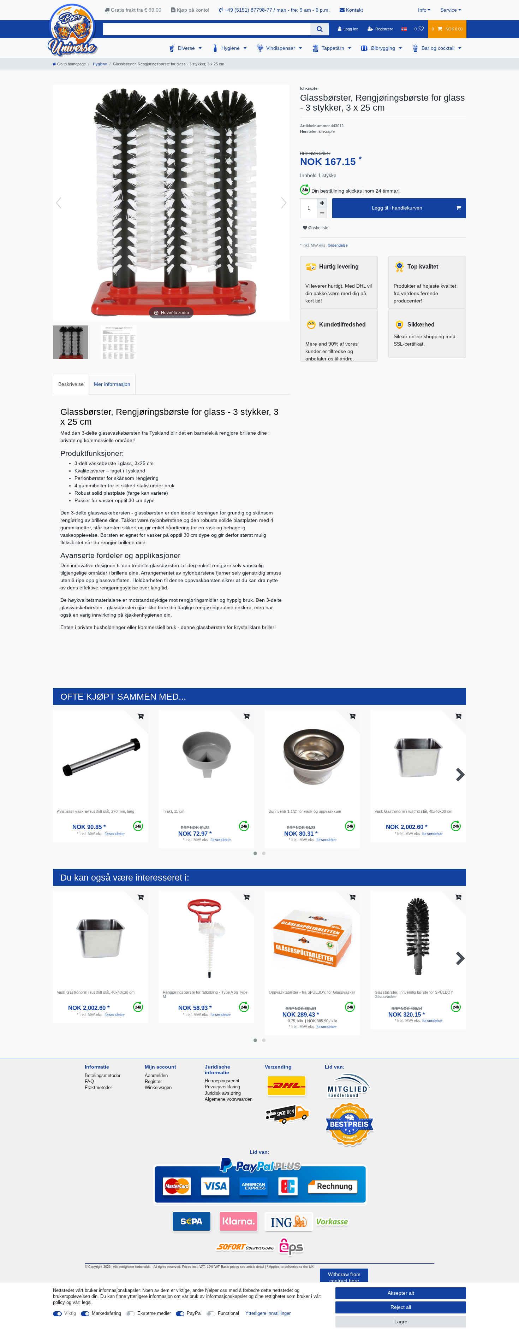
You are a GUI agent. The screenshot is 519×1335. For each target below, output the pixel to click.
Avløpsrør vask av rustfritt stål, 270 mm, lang (95, 811)
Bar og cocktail (439, 48)
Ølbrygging (383, 48)
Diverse (187, 48)
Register (153, 1081)
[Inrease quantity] (322, 203)
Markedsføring (106, 1313)
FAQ (89, 1081)
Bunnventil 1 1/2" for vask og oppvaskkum (305, 811)
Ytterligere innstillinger (268, 1313)
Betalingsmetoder (102, 1075)
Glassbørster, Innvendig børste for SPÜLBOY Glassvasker (414, 994)
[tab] (71, 384)
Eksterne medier (154, 1313)
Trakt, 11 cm (173, 811)
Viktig (70, 1313)
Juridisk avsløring (223, 1093)
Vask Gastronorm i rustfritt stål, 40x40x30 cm (413, 811)
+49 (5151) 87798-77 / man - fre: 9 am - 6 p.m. (276, 10)
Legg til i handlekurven (397, 208)
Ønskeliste (317, 227)
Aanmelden (156, 1075)
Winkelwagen (158, 1087)
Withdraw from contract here (344, 1277)
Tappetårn (334, 48)
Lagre (400, 1321)
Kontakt (354, 10)
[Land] (403, 29)
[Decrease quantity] (322, 213)
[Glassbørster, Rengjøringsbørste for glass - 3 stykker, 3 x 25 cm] (70, 343)
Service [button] (448, 10)
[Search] (319, 29)
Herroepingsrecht (222, 1080)
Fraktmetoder (98, 1087)
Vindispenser (281, 48)
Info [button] (422, 10)
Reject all (400, 1307)
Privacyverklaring (222, 1086)
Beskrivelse (71, 384)
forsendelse (337, 245)
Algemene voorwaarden (228, 1099)
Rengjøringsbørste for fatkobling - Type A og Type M (205, 994)
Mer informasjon (112, 384)
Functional (228, 1313)
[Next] (284, 203)
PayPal (194, 1313)
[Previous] (58, 203)
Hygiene (231, 48)
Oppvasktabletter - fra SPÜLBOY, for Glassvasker (312, 992)
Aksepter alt (401, 1293)
